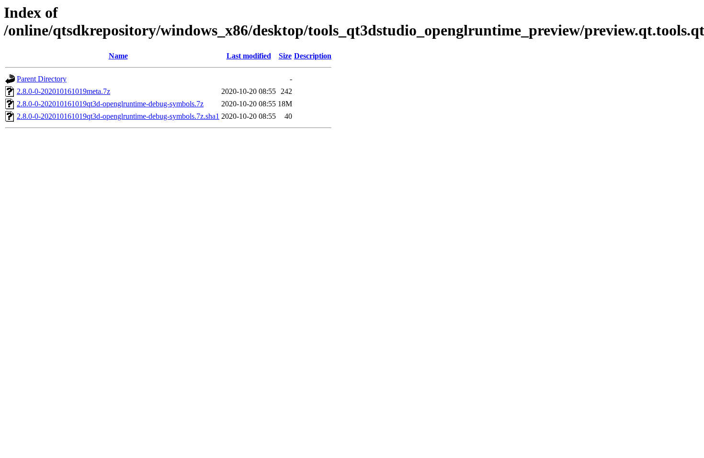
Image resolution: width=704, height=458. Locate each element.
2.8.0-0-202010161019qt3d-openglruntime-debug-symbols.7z (110, 104)
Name (118, 56)
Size (285, 56)
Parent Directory (42, 79)
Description (312, 56)
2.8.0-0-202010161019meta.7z (63, 91)
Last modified (249, 56)
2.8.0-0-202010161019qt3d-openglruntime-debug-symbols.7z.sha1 (118, 116)
